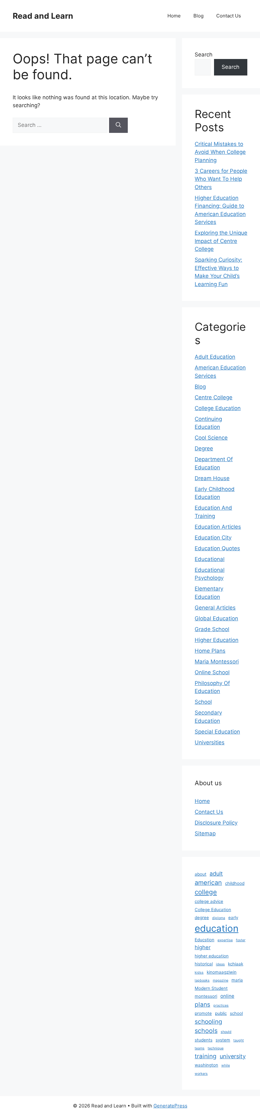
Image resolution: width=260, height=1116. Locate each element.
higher (203, 947)
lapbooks (202, 980)
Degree (204, 448)
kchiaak (235, 963)
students (203, 1039)
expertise (225, 940)
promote (203, 1013)
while (225, 1065)
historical (204, 963)
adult (216, 873)
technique (216, 1048)
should (226, 1032)
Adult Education (215, 357)
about (200, 874)
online (227, 996)
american (208, 882)
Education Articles (218, 527)
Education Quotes (217, 548)
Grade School (212, 629)
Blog (198, 16)
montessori (206, 996)
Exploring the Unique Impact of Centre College (221, 241)
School (203, 702)
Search (203, 54)
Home (174, 16)
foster (240, 940)
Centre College (213, 397)
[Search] (118, 125)
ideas (220, 964)
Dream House (212, 478)
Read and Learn (43, 16)
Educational (209, 559)
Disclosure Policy (216, 822)
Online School (212, 672)
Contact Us (228, 16)
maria (237, 979)
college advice (209, 901)
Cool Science (211, 437)
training (206, 1056)
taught (238, 1040)
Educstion (204, 939)
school (236, 1013)
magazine (220, 980)
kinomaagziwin (222, 972)
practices (221, 1005)
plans (202, 1004)
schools (206, 1030)
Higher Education (216, 640)
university (233, 1056)
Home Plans (210, 651)
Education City (213, 537)
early (233, 917)
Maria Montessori (217, 661)
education (216, 928)
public (221, 1013)
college (206, 892)
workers (201, 1074)
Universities (209, 742)
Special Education (217, 731)
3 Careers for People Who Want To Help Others (221, 179)
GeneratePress (170, 1106)
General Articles (215, 607)
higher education (212, 955)
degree (202, 917)
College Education (218, 408)
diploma (218, 918)
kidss (199, 972)
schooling (208, 1021)
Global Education (216, 618)
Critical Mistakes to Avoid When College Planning (220, 152)
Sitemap (205, 833)
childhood (234, 883)
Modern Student (211, 988)
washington (206, 1064)
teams (200, 1048)
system (223, 1039)
